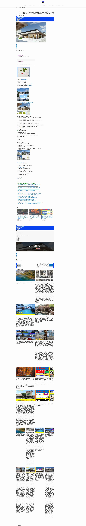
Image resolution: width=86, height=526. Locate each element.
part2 (17, 231)
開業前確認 (18, 19)
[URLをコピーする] (17, 49)
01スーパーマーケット (20, 17)
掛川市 (17, 237)
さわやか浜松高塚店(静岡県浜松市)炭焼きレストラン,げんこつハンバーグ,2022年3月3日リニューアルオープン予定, (35, 217)
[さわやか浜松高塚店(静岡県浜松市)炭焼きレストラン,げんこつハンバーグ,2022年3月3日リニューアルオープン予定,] (35, 212)
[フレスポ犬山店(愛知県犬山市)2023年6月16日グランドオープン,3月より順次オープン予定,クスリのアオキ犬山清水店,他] (47, 212)
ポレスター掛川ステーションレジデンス (22, 235)
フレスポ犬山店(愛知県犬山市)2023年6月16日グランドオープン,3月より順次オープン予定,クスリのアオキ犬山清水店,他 (47, 217)
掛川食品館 (18, 238)
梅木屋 (17, 239)
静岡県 (17, 20)
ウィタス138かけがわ (19, 232)
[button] (16, 43)
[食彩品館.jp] (43, 2)
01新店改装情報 (19, 18)
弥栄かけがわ (18, 236)
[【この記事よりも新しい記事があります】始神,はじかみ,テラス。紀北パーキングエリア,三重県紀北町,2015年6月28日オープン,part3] (22, 212)
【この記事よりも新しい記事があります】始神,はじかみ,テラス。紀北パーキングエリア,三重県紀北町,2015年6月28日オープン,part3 (23, 217)
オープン (17, 234)
